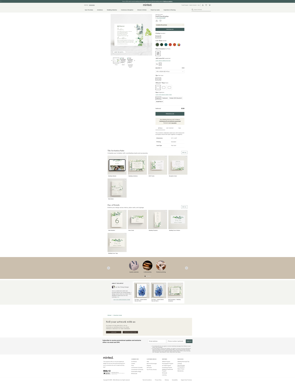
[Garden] (157, 44)
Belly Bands (111, 199)
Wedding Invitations (133, 176)
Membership (180, 371)
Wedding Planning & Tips (183, 361)
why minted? (170, 128)
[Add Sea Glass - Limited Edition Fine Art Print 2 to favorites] (165, 284)
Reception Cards (173, 176)
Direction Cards (117, 315)
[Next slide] (134, 60)
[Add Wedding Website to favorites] (125, 157)
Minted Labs (134, 373)
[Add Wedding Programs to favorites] (166, 211)
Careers (133, 363)
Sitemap (167, 380)
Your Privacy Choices (152, 369)
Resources (180, 359)
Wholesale (164, 373)
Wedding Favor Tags (113, 253)
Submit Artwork (193, 5)
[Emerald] (161, 44)
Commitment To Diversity (137, 369)
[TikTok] (108, 371)
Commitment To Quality (137, 367)
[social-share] (156, 21)
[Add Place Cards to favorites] (146, 211)
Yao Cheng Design (161, 18)
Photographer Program (167, 363)
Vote (199, 5)
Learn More (113, 332)
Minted (109, 315)
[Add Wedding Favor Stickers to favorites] (186, 211)
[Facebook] (104, 371)
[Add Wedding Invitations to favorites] (146, 157)
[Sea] (166, 44)
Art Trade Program (166, 365)
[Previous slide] (112, 60)
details (160, 128)
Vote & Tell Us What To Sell (130, 332)
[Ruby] (170, 44)
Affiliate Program (166, 361)
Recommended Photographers (181, 366)
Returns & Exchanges (152, 363)
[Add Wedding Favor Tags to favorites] (125, 234)
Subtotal (158, 108)
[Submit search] (192, 10)
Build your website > (168, 1)
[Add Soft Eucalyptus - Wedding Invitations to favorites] (182, 284)
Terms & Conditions (147, 380)
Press (132, 365)
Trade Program (184, 5)
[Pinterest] (106, 371)
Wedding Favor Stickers (174, 230)
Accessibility (175, 380)
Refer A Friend (181, 369)
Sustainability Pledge (136, 371)
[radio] (158, 37)
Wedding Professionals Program (167, 370)
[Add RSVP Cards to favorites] (166, 157)
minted (86, 5)
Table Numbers (111, 230)
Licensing (164, 375)
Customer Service (151, 359)
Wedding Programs (153, 230)
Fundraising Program (167, 367)
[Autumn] (174, 44)
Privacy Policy (158, 380)
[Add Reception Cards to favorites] (186, 157)
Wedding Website (112, 176)
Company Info (135, 359)
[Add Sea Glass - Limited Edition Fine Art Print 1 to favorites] (148, 284)
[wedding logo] (147, 5)
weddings (92, 5)
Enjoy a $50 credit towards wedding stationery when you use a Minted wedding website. (142, 1)
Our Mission (134, 361)
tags (179, 128)
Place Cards (131, 230)
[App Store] (107, 374)
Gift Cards (149, 367)
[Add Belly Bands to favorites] (125, 180)
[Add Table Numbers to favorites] (125, 211)
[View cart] (209, 5)
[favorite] (160, 21)
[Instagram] (110, 371)
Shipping (149, 365)
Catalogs (180, 363)
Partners (164, 359)
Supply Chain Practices (186, 380)
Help (148, 361)
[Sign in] (203, 5)
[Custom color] (179, 44)
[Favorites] (206, 5)
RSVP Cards (151, 176)
